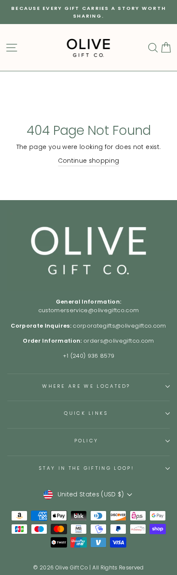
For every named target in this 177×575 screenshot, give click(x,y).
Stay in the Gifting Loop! (86, 468)
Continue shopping (88, 161)
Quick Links (86, 413)
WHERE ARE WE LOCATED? (86, 386)
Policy (86, 440)
